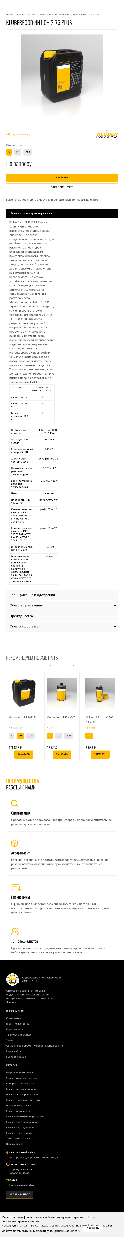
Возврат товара (16, 1057)
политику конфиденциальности (57, 1231)
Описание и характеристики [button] (32, 213)
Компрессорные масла (20, 1083)
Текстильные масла (18, 1138)
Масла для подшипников (21, 1089)
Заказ (9, 1040)
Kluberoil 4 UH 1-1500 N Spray (99, 719)
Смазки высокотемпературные (25, 1116)
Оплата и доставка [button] (24, 626)
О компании (13, 1018)
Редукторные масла (18, 1111)
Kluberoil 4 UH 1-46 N (22, 717)
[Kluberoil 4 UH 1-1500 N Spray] (100, 693)
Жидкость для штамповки (22, 1078)
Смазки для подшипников (22, 1122)
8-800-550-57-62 (19, 1173)
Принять (93, 1228)
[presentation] (54, 665)
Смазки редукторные (19, 1133)
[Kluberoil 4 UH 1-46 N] (24, 693)
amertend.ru (30, 981)
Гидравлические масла (20, 1072)
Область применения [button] (26, 605)
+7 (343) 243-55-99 (20, 1169)
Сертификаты (14, 1029)
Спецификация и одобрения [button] (32, 595)
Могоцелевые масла (18, 1105)
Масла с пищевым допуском (23, 1100)
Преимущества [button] (21, 616)
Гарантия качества (17, 1024)
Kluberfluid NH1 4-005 (61, 717)
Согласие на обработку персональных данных (34, 1046)
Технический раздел (18, 1035)
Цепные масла (14, 1144)
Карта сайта (13, 1051)
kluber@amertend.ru (21, 1185)
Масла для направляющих (22, 1094)
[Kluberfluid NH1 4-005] (62, 693)
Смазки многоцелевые (20, 1127)
